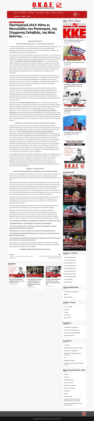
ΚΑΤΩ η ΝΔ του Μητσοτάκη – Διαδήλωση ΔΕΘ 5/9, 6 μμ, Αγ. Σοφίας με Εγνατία (16, 281)
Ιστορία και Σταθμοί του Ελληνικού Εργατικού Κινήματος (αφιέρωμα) (72, 399)
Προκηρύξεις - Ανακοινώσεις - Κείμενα (17, 22)
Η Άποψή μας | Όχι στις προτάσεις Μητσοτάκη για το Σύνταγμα (73, 133)
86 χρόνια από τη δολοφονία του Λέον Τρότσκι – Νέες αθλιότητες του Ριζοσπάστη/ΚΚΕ (53, 282)
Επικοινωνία (54, 13)
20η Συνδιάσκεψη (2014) (70, 268)
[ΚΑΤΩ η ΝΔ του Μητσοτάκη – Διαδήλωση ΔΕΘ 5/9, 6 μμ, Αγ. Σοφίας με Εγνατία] (16, 272)
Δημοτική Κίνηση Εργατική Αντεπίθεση (73, 347)
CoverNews (51, 418)
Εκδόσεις (61, 13)
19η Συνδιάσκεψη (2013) (70, 271)
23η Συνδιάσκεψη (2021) (70, 260)
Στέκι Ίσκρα (67, 345)
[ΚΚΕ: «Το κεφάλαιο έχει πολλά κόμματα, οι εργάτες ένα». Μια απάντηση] (74, 30)
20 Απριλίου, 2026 (68, 233)
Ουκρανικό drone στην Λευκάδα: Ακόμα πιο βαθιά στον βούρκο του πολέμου (73, 214)
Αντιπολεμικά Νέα (68, 177)
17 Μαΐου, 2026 (67, 203)
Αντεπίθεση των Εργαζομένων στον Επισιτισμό (72, 354)
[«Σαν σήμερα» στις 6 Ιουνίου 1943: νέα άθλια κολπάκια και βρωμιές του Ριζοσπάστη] (74, 99)
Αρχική (15, 13)
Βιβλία (65, 294)
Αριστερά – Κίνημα (68, 382)
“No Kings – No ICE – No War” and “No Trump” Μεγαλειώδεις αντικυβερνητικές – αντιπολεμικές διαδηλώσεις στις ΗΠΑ (74, 244)
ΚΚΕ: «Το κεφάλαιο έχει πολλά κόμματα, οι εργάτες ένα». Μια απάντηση (74, 41)
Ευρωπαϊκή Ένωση (69, 379)
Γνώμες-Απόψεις (68, 306)
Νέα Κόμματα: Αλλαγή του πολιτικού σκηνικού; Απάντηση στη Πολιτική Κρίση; (73, 86)
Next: (50, 256)
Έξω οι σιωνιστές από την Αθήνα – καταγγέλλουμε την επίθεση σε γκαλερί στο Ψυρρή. (73, 229)
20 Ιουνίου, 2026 (68, 89)
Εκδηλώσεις (17, 16)
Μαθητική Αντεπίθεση (69, 335)
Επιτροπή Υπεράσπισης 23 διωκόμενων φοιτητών (74, 363)
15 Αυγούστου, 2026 (68, 43)
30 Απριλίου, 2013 (26, 37)
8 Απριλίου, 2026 (68, 248)
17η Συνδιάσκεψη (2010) (70, 276)
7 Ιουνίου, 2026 (67, 136)
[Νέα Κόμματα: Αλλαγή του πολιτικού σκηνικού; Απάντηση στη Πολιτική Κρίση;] (74, 75)
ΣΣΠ (65, 357)
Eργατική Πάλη (40, 13)
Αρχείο (47, 13)
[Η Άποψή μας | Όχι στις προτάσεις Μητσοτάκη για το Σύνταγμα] (74, 123)
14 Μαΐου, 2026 (67, 218)
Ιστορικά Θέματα (49, 273)
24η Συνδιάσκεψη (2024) (70, 257)
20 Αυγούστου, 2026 (32, 287)
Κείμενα (66, 36)
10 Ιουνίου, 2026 (68, 113)
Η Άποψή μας (79, 57)
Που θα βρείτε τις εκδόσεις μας (71, 291)
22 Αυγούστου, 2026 (13, 284)
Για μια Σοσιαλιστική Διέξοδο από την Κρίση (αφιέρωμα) (73, 404)
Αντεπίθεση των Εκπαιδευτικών (71, 330)
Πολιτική (66, 312)
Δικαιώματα (67, 390)
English (23, 16)
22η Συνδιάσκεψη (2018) (70, 262)
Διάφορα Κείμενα (68, 282)
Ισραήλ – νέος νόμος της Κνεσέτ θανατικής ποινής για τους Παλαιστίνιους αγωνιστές (72, 199)
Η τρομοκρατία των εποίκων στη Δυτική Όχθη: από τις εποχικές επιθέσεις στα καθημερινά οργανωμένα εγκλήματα (34, 283)
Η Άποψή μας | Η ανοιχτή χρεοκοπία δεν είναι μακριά (74, 63)
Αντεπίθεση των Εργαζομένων (71, 327)
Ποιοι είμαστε (22, 13)
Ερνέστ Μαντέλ (67, 317)
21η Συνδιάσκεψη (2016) (70, 265)
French (28, 16)
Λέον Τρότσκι (67, 315)
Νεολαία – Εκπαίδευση (69, 388)
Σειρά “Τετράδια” (68, 297)
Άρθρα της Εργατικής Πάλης (70, 57)
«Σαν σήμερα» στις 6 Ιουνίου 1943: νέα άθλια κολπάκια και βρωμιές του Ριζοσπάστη (74, 110)
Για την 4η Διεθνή (68, 279)
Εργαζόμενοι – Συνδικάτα (70, 385)
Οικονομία (66, 309)
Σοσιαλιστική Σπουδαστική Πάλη (72, 332)
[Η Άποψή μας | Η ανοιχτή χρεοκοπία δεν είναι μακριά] (74, 53)
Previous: (21, 256)
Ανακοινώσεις (31, 13)
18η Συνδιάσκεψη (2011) (70, 273)
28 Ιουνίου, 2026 (68, 66)
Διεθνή (65, 393)
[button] (79, 14)
